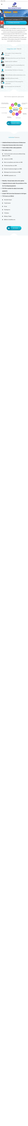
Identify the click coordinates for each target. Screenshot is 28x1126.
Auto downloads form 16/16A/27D (12, 86)
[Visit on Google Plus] (2, 22)
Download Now (14, 22)
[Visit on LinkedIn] (2, 18)
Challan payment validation (11, 61)
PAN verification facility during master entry (15, 75)
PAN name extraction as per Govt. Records (15, 58)
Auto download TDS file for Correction (14, 70)
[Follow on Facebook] (2, 15)
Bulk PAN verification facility (11, 78)
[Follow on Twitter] (2, 26)
